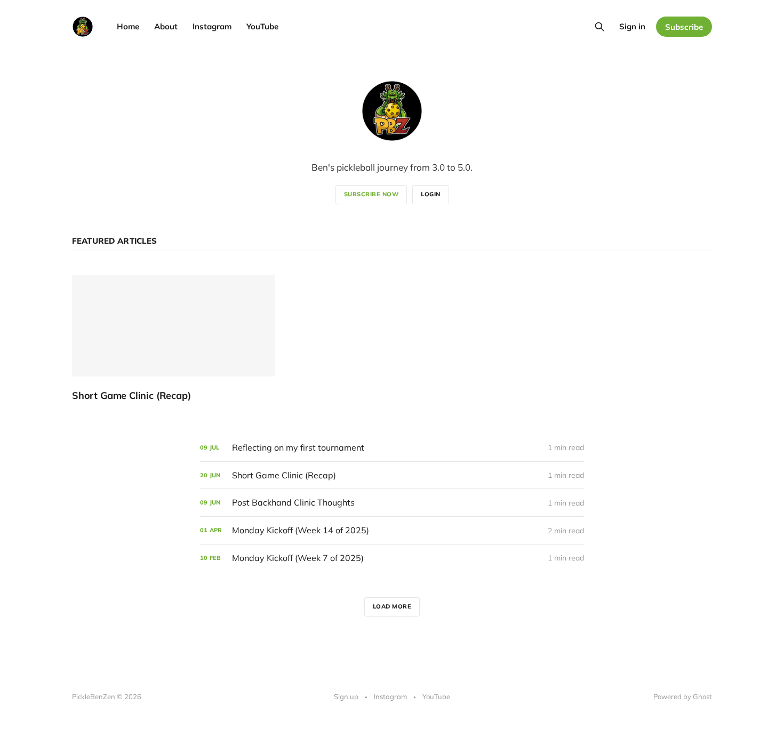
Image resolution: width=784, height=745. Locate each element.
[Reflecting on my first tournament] (392, 447)
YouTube (262, 26)
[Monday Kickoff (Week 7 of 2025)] (392, 558)
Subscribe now (371, 194)
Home (128, 26)
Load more (392, 606)
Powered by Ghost (682, 696)
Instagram (212, 26)
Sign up (346, 696)
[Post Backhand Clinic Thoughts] (392, 502)
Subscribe (684, 27)
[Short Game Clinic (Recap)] (173, 338)
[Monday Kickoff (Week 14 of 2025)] (392, 530)
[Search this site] (599, 27)
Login (431, 194)
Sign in (632, 26)
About (166, 26)
